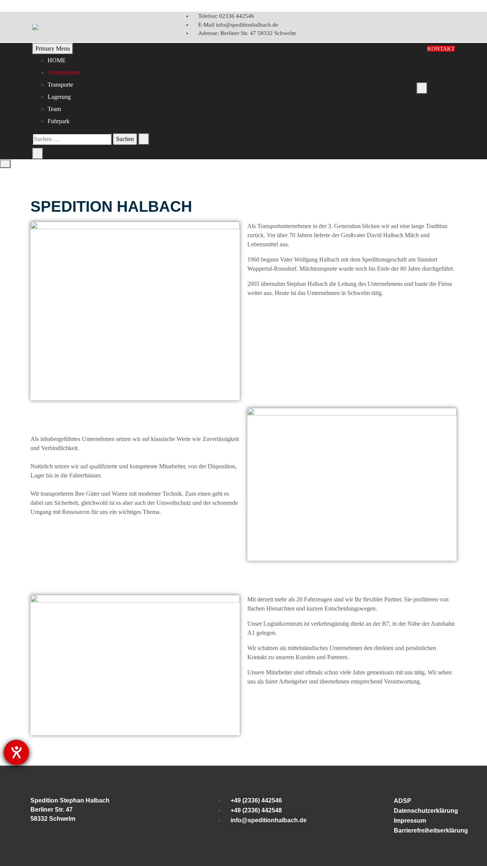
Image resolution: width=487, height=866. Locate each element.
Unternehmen (64, 72)
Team (54, 109)
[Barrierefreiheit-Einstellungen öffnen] (16, 752)
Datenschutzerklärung (424, 810)
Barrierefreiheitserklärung (424, 830)
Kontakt (441, 49)
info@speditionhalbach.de (238, 25)
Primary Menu (52, 48)
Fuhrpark (59, 121)
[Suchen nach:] (71, 139)
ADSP (402, 801)
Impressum (410, 820)
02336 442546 (226, 16)
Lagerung (59, 97)
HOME (57, 60)
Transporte (60, 84)
